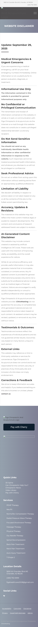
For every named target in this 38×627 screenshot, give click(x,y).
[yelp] (9, 596)
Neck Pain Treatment (16, 549)
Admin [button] (30, 613)
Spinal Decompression (16, 540)
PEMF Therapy (13, 505)
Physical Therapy (14, 531)
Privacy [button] (5, 613)
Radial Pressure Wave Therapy (19, 518)
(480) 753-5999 (32, 5)
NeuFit (9, 509)
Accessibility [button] (6, 609)
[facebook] (23, 596)
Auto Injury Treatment (16, 553)
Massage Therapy (14, 527)
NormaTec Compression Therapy (20, 514)
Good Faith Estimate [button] (17, 613)
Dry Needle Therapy (15, 536)
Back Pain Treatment (15, 544)
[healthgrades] (4, 596)
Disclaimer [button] (27, 609)
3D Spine (9, 483)
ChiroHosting (22, 302)
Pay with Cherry (12, 493)
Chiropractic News (13, 488)
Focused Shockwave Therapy (19, 523)
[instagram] (13, 596)
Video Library (10, 490)
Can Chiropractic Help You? (16, 485)
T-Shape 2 (11, 557)
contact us (6, 394)
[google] (18, 596)
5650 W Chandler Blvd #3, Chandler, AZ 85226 (18, 2)
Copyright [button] (17, 609)
